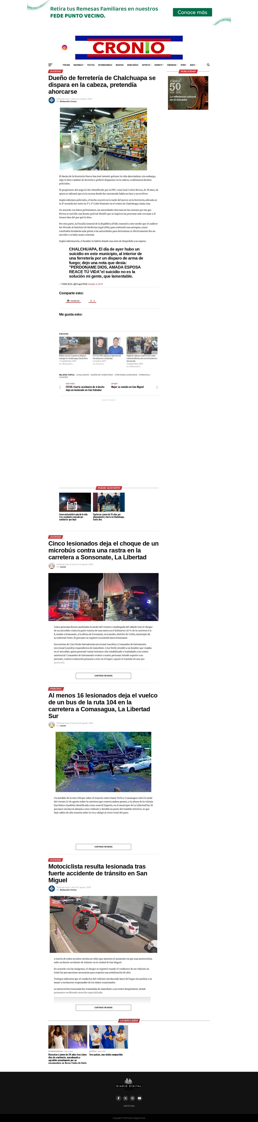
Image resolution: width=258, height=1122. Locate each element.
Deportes (146, 64)
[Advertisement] (109, 441)
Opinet (183, 64)
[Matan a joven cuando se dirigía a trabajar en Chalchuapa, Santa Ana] (74, 345)
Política (90, 64)
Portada (66, 64)
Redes (192, 64)
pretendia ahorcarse (126, 375)
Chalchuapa (83, 375)
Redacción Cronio (68, 101)
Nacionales (78, 64)
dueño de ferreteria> (102, 375)
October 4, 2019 (95, 284)
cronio (63, 567)
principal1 (145, 375)
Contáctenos (129, 1105)
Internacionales (105, 64)
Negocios (119, 64)
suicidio (64, 377)
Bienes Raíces (132, 64)
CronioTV (158, 64)
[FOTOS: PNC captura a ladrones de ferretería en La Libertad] (108, 345)
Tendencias (171, 64)
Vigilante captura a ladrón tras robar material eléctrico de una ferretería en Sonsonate (142, 358)
